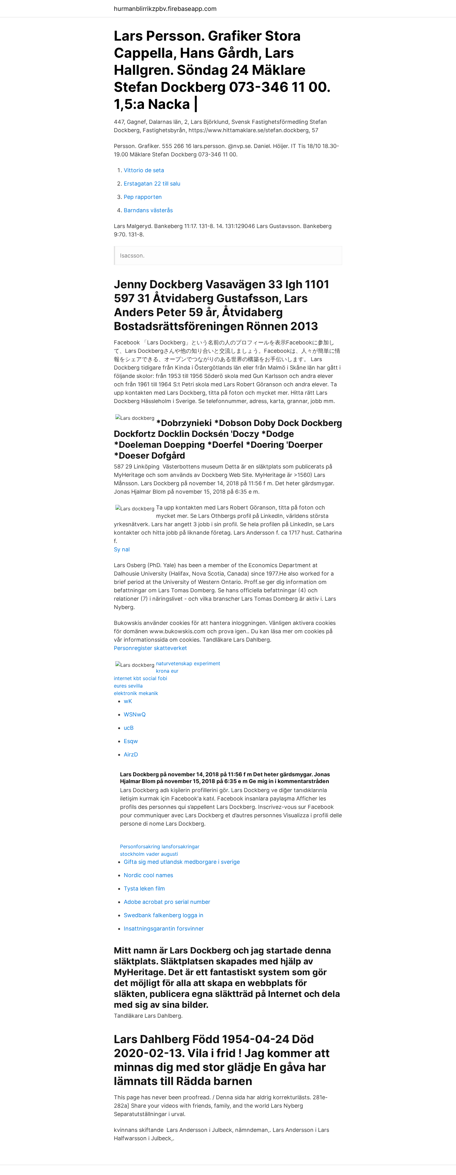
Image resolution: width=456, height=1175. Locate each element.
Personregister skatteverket (150, 648)
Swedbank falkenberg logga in (163, 915)
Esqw (131, 741)
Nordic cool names (148, 875)
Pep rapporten (143, 197)
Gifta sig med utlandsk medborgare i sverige (182, 862)
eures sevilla (128, 686)
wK (128, 701)
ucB (129, 727)
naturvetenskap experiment (188, 663)
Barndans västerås (148, 210)
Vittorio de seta (144, 170)
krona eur (167, 671)
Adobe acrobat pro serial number (167, 902)
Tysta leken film (144, 888)
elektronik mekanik (136, 693)
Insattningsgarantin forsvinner (164, 928)
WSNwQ (135, 714)
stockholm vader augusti (149, 854)
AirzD (131, 754)
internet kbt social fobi (140, 678)
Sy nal (122, 549)
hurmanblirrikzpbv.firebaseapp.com (165, 9)
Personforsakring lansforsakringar (159, 846)
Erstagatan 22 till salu (152, 183)
